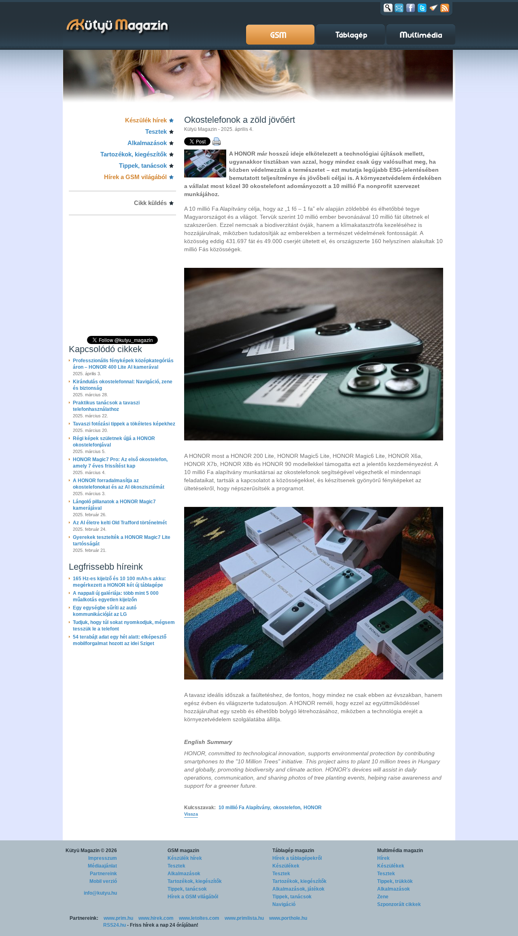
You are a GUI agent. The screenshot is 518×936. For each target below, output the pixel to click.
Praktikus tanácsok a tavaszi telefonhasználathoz (106, 406)
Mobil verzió (103, 881)
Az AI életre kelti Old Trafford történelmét (120, 523)
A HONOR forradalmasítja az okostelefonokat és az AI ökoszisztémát (118, 484)
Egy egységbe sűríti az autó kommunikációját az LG (104, 611)
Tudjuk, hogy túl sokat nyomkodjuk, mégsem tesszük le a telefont (124, 626)
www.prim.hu (118, 918)
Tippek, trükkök (395, 881)
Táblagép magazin (293, 850)
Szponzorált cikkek (399, 904)
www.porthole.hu (288, 918)
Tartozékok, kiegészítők (133, 154)
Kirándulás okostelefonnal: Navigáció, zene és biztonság (122, 385)
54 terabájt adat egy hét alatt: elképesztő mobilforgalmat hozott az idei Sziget (119, 640)
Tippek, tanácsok (143, 165)
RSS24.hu (114, 925)
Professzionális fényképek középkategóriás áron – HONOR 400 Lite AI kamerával (123, 364)
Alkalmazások (147, 142)
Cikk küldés (150, 202)
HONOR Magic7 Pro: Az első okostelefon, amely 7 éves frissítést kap (120, 463)
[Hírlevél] (399, 7)
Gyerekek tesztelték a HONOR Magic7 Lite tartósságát (121, 540)
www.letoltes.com (199, 918)
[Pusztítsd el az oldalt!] (433, 7)
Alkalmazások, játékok (298, 889)
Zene (382, 897)
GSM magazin (183, 850)
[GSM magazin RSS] (444, 7)
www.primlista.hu (244, 918)
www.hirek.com (156, 918)
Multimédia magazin (400, 850)
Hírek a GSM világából (135, 176)
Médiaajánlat (102, 866)
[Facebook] (410, 7)
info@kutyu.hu (100, 893)
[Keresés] (388, 7)
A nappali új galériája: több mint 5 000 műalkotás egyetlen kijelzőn (116, 596)
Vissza (191, 814)
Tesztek (156, 131)
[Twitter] (422, 7)
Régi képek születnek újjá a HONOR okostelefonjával (114, 442)
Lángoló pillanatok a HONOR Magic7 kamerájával (114, 505)
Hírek (383, 858)
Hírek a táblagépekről (297, 858)
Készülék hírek (146, 120)
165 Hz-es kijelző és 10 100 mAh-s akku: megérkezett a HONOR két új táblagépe (119, 582)
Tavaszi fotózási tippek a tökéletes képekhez (124, 424)
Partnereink (103, 873)
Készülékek (285, 866)
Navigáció (283, 904)
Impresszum (102, 858)
